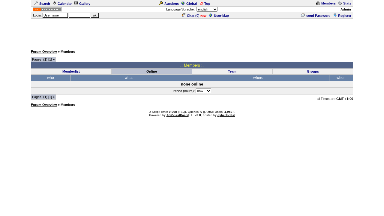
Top (207, 3)
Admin (345, 9)
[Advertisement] (192, 32)
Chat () (193, 15)
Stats (347, 3)
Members (328, 3)
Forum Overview (44, 51)
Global (191, 3)
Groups (313, 71)
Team (232, 71)
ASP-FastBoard (177, 115)
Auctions (171, 3)
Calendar (65, 3)
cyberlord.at (226, 115)
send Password (318, 15)
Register (344, 15)
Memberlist (71, 71)
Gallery (84, 3)
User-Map (221, 15)
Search (44, 3)
